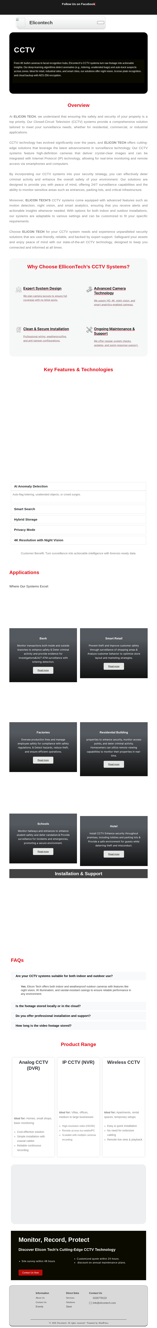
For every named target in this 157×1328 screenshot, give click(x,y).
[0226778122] (90, 1298)
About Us (40, 1298)
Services (70, 1298)
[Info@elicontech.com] (90, 1303)
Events (39, 1306)
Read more (43, 670)
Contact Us (41, 1302)
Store (69, 1306)
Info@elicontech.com (104, 1303)
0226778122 (100, 1298)
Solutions (70, 1302)
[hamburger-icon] (100, 22)
